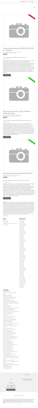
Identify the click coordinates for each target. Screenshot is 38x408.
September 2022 (22, 249)
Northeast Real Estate (32, 208)
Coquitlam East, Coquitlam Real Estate (14, 204)
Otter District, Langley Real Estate (17, 209)
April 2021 (21, 265)
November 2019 (22, 281)
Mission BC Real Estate (7, 328)
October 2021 (22, 260)
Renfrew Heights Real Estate (9, 210)
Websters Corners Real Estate (7, 213)
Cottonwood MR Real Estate (31, 204)
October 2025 (22, 223)
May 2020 (21, 274)
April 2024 (21, 237)
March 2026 (21, 222)
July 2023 (21, 242)
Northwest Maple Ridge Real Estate (8, 209)
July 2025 (21, 227)
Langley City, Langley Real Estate (29, 206)
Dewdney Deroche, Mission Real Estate (8, 205)
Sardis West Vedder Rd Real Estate (10, 344)
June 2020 (21, 273)
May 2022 (21, 253)
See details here (6, 59)
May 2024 (21, 236)
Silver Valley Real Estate (8, 348)
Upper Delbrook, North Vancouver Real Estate (26, 212)
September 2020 (22, 269)
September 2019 (22, 284)
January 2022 (22, 256)
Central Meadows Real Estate (9, 300)
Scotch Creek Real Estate (8, 345)
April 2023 (21, 246)
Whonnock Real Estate (7, 368)
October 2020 (22, 268)
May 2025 (21, 228)
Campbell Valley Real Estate (8, 298)
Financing (29, 205)
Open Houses (5, 222)
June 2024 (21, 235)
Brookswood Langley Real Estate (9, 297)
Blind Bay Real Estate (7, 296)
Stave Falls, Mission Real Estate (9, 354)
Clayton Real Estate (5, 204)
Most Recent (21, 220)
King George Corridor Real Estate (19, 206)
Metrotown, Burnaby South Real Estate (10, 323)
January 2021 (22, 267)
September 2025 (22, 224)
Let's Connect (10, 389)
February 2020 (22, 278)
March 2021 (21, 266)
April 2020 (21, 275)
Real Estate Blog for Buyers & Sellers (10, 223)
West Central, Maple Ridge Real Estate (10, 364)
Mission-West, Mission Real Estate (15, 208)
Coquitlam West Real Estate (23, 204)
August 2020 (22, 271)
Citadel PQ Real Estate (7, 305)
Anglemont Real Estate (27, 202)
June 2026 (21, 221)
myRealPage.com (21, 395)
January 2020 (22, 279)
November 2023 (22, 240)
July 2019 (21, 286)
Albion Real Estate (9, 202)
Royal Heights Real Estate (23, 210)
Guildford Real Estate (12, 206)
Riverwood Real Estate (16, 210)
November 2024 (22, 233)
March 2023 (21, 247)
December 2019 (22, 280)
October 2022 (22, 248)
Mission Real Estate (7, 330)
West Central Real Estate (27, 213)
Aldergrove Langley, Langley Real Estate (17, 202)
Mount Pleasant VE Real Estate (24, 208)
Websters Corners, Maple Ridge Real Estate (17, 213)
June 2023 (21, 243)
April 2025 (21, 229)
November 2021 (22, 259)
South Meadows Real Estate (8, 350)
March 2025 (21, 230)
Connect (31, 1)
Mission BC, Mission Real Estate (9, 329)
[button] (36, 1)
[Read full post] (19, 31)
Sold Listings (5, 224)
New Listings (5, 221)
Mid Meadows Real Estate (8, 324)
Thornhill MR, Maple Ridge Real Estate (15, 212)
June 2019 (21, 287)
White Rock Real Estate (7, 367)
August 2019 (21, 285)
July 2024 (21, 234)
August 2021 (21, 261)
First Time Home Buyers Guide (9, 316)
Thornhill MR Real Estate (6, 212)
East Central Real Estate (17, 205)
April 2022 (21, 254)
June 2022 (21, 252)
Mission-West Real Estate (6, 208)
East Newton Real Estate (24, 205)
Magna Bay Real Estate (7, 322)
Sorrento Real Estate (7, 349)
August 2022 (21, 250)
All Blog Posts (5, 220)
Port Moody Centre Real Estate (26, 209)
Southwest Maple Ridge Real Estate (10, 351)
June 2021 (21, 262)
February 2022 (22, 255)
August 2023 (21, 241)
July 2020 (21, 272)
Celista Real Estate (6, 299)
